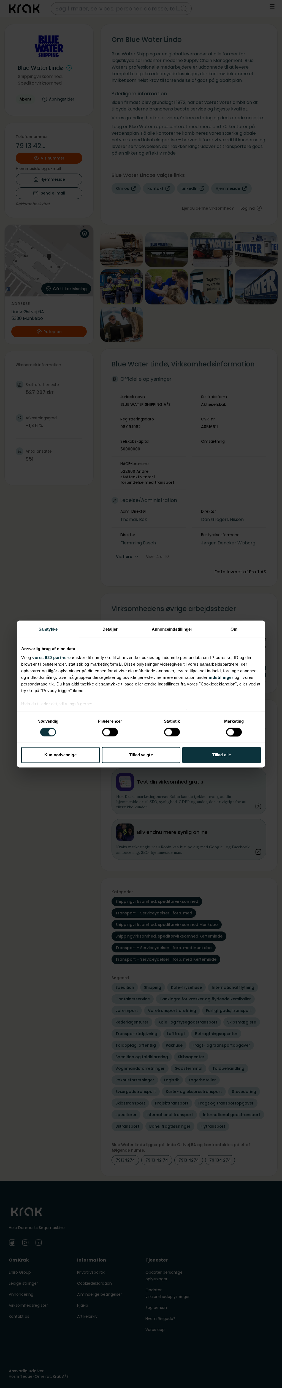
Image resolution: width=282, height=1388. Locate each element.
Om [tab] (234, 629)
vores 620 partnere (51, 657)
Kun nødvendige (60, 755)
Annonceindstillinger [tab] (172, 629)
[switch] (110, 732)
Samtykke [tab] (48, 629)
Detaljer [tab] (110, 629)
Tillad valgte (141, 755)
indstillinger (221, 677)
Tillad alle (221, 755)
